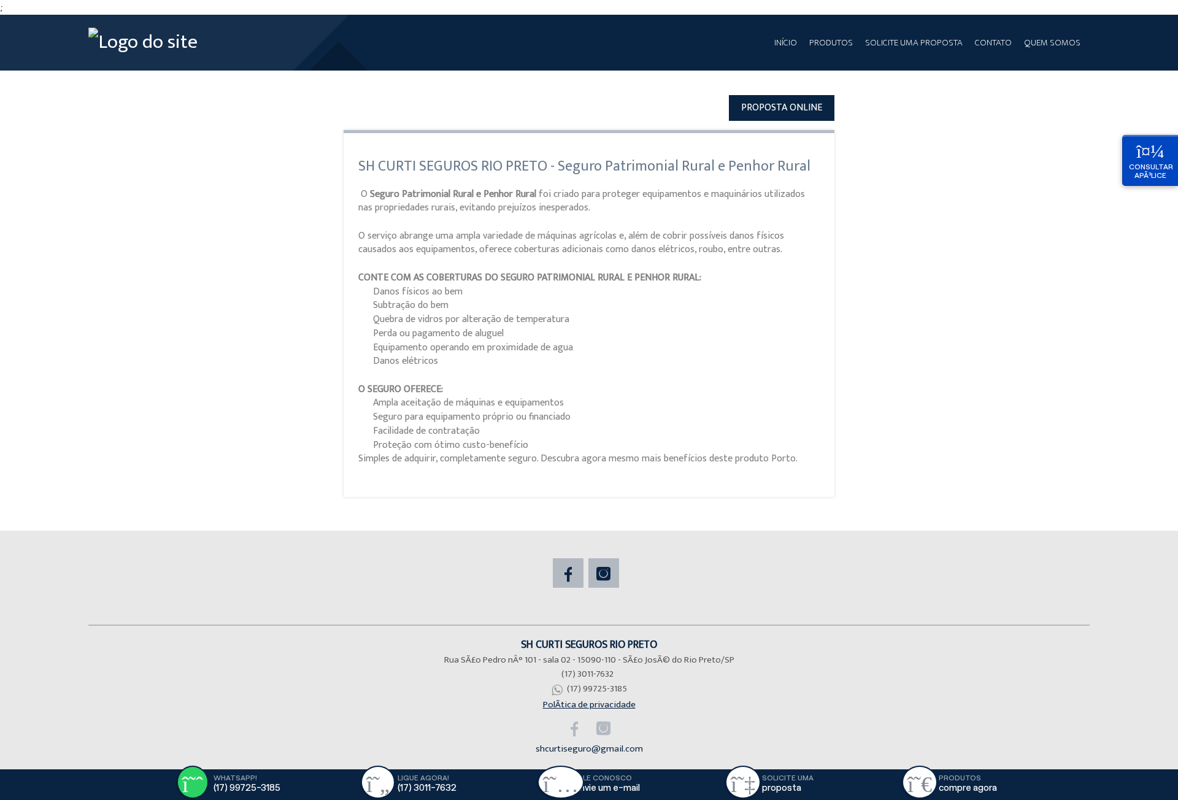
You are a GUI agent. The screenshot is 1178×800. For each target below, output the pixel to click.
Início (785, 42)
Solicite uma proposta (914, 42)
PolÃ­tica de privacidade (589, 704)
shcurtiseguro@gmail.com (589, 748)
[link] (570, 573)
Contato (993, 42)
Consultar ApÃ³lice (1151, 171)
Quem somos (1052, 42)
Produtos (831, 42)
